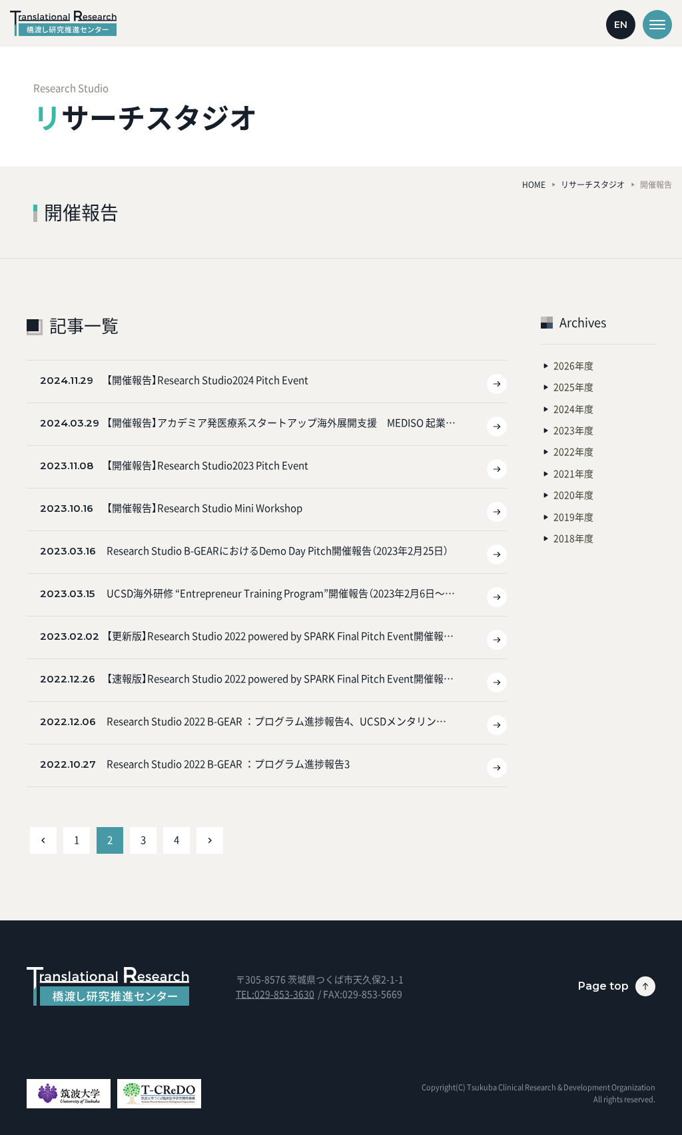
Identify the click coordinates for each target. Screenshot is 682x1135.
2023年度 (573, 430)
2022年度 (573, 451)
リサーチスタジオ (593, 185)
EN (620, 25)
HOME (533, 185)
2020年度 (573, 494)
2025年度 (573, 386)
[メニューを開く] (657, 24)
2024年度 (573, 408)
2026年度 (573, 365)
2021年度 (573, 473)
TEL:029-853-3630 (275, 993)
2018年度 (573, 538)
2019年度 (573, 516)
